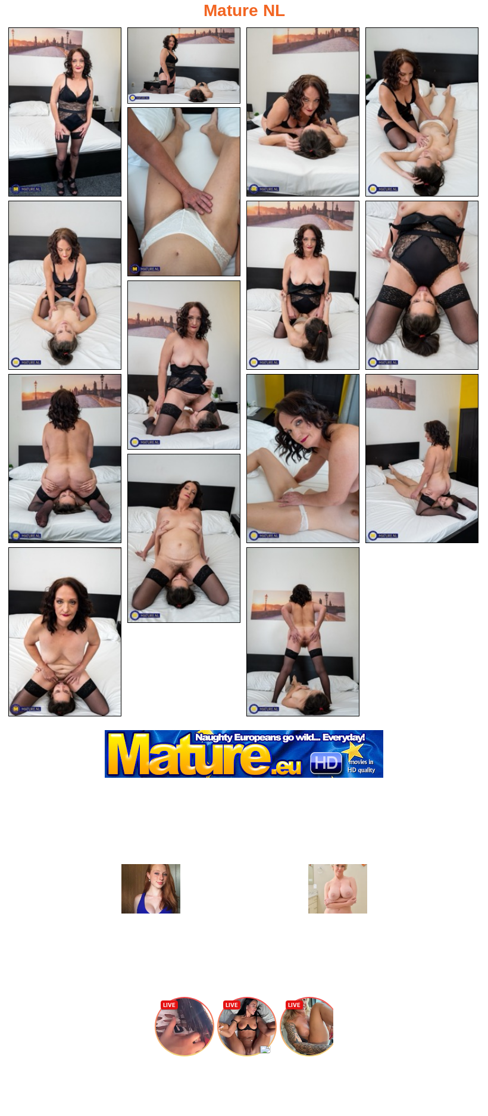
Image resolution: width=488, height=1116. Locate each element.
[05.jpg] (183, 191)
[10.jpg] (64, 458)
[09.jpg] (183, 365)
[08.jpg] (421, 285)
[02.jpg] (183, 65)
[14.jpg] (64, 631)
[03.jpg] (302, 112)
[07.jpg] (302, 285)
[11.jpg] (302, 458)
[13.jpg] (183, 538)
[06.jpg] (64, 285)
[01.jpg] (64, 112)
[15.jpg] (302, 631)
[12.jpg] (421, 458)
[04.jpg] (421, 112)
